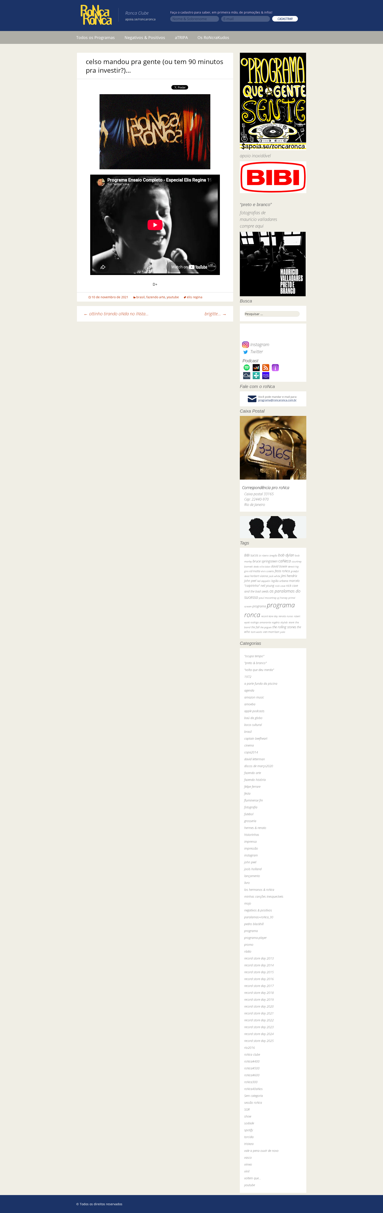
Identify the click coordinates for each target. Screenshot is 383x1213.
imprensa (250, 841)
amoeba (249, 704)
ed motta (254, 571)
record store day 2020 (259, 1006)
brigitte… (216, 314)
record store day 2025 (259, 1041)
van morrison (271, 632)
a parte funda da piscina (260, 683)
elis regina (194, 297)
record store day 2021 (259, 1013)
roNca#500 (252, 1068)
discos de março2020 (258, 766)
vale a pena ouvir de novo (261, 1151)
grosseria (250, 821)
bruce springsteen (265, 561)
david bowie (279, 566)
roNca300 (251, 1082)
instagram (251, 855)
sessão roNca (253, 1102)
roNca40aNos (253, 1089)
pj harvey (282, 598)
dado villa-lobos (262, 566)
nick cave (280, 585)
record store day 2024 (259, 1034)
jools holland (253, 869)
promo (248, 944)
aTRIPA (181, 37)
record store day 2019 (259, 999)
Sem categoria (253, 1096)
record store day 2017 (259, 986)
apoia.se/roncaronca (140, 19)
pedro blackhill (254, 924)
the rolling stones (284, 627)
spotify (248, 1130)
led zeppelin (263, 581)
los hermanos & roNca (259, 889)
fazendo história (255, 780)
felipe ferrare (252, 786)
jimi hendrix (289, 575)
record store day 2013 (259, 958)
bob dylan (286, 555)
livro (247, 883)
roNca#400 (252, 1061)
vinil (246, 1171)
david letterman (254, 759)
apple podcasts (254, 711)
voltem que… (252, 1178)
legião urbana (279, 581)
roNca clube (252, 1054)
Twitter (256, 352)
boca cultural (253, 725)
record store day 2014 (259, 965)
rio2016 (249, 1047)
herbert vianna (259, 576)
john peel (250, 581)
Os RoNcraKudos (213, 37)
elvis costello (267, 571)
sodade (249, 1123)
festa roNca (282, 571)
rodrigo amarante (260, 622)
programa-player (255, 938)
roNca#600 (252, 1075)
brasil (140, 297)
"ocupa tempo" (254, 656)
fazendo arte (155, 297)
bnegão (273, 555)
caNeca (284, 561)
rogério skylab (280, 622)
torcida (249, 1137)
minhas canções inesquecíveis (263, 896)
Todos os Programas (95, 37)
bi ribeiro (264, 555)
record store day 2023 (259, 1027)
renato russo (286, 616)
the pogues (266, 627)
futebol (248, 814)
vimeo (248, 1164)
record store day (269, 616)
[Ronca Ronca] (96, 15)
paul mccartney (267, 597)
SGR (247, 1109)
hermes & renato (255, 828)
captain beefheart (255, 738)
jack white (274, 576)
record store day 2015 (259, 972)
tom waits (256, 632)
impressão (251, 848)
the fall (255, 627)
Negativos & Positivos (145, 37)
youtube (173, 297)
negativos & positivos (258, 910)
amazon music (254, 697)
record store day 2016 (259, 979)
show (247, 1116)
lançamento (252, 876)
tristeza (249, 1144)
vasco (248, 1157)
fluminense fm (253, 800)
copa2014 (251, 752)
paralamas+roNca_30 (258, 917)
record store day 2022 (259, 1020)
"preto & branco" (255, 663)
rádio (247, 951)
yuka (282, 632)
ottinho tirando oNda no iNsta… (116, 314)
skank (291, 622)
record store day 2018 (259, 993)
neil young (267, 585)
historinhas (251, 835)
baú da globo (253, 718)
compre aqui (252, 226)
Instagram (259, 344)
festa (247, 793)
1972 (247, 677)
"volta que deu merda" (259, 670)
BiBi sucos (251, 555)
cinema (249, 745)
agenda (249, 690)
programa (259, 606)
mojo (247, 903)
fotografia (250, 807)
